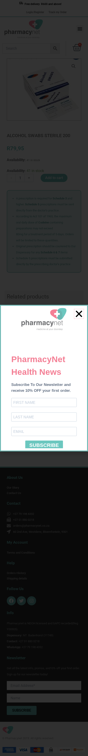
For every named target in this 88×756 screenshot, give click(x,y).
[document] (44, 378)
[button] (78, 313)
